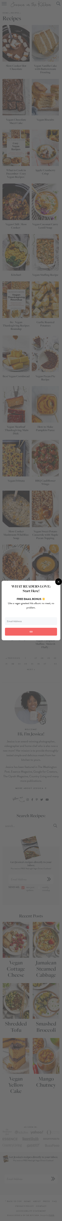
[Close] (58, 581)
